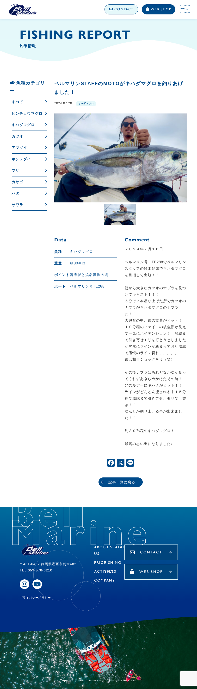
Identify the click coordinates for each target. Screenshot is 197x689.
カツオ (17, 136)
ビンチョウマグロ (27, 113)
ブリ (15, 170)
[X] (120, 463)
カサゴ (17, 182)
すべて (17, 102)
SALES (110, 571)
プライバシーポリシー (35, 597)
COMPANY (104, 580)
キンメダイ (21, 159)
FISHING (113, 562)
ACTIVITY (104, 571)
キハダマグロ (23, 125)
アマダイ (19, 147)
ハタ (15, 193)
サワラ (17, 205)
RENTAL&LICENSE (122, 547)
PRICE (100, 562)
